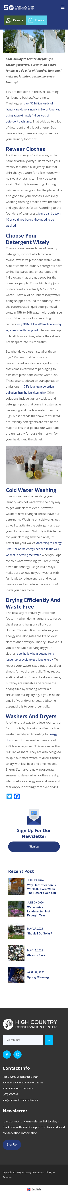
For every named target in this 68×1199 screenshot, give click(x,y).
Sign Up (34, 846)
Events (39, 20)
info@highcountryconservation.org (20, 1100)
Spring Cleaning (38, 977)
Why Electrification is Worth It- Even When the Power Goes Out (41, 889)
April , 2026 (35, 972)
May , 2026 (35, 928)
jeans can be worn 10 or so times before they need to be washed (33, 219)
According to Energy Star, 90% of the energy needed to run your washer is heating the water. (34, 549)
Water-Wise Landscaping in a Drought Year (38, 911)
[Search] (49, 1040)
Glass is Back (36, 955)
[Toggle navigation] (62, 7)
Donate (18, 20)
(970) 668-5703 (10, 1094)
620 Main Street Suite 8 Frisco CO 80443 (23, 1082)
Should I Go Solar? (39, 933)
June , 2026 (35, 880)
